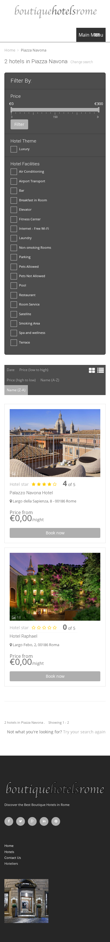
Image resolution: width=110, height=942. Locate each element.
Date (11, 369)
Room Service (29, 304)
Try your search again (84, 732)
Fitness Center (29, 219)
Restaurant (27, 295)
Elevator (25, 209)
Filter (19, 124)
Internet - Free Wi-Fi (34, 228)
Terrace (24, 342)
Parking (25, 257)
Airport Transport (32, 181)
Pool (22, 285)
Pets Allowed (29, 266)
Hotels (9, 852)
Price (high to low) (21, 380)
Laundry (25, 238)
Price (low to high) (33, 369)
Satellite (25, 314)
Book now (55, 533)
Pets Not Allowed (32, 276)
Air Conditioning (31, 171)
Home (9, 50)
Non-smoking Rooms (35, 247)
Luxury (24, 149)
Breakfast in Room (33, 200)
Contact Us (12, 857)
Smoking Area (29, 323)
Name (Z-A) (16, 389)
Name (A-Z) (49, 380)
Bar (21, 190)
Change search (81, 62)
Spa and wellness (32, 332)
